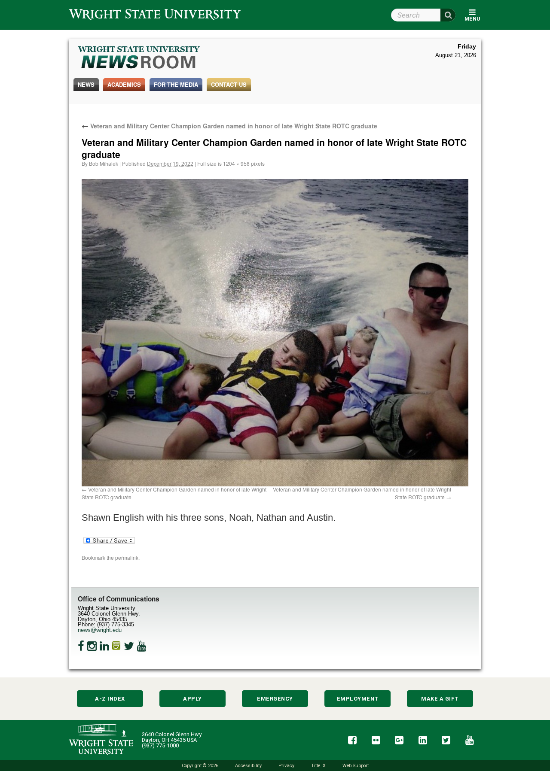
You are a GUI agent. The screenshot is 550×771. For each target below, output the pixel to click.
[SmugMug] (116, 646)
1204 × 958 (236, 163)
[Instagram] (92, 646)
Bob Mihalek (103, 163)
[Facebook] (81, 646)
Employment (358, 698)
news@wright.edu (100, 630)
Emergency (275, 698)
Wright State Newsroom (139, 58)
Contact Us (229, 84)
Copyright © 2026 (200, 765)
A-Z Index (110, 698)
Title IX (318, 765)
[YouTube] (142, 646)
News (86, 84)
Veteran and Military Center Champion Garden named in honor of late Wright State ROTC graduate (229, 125)
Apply (192, 698)
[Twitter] (129, 646)
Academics (124, 84)
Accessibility (248, 765)
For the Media (176, 84)
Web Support (355, 765)
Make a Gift (440, 698)
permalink (126, 557)
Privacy (286, 765)
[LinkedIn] (104, 646)
